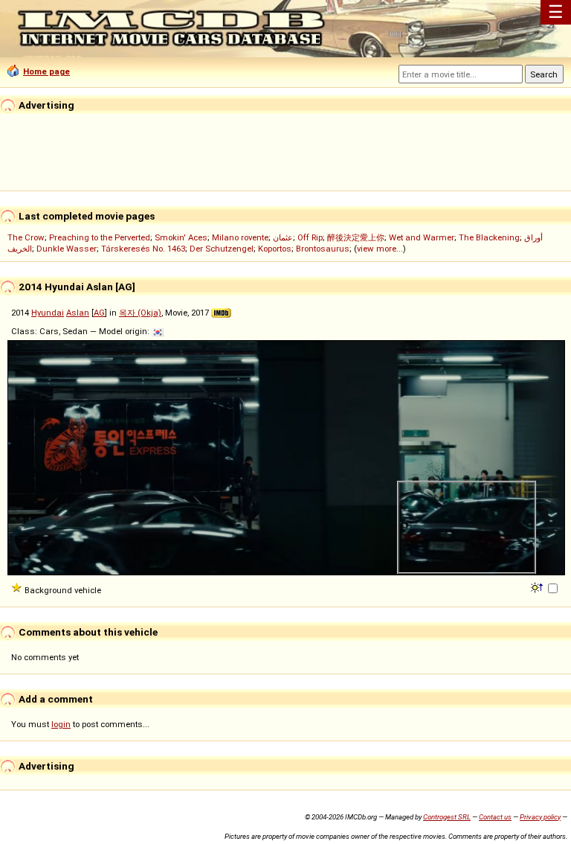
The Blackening (489, 237)
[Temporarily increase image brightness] (538, 586)
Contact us (495, 817)
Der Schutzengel (222, 248)
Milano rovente (240, 237)
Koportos (274, 248)
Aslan (77, 312)
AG (99, 312)
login (61, 724)
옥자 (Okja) (140, 312)
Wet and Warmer (421, 237)
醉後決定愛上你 (355, 237)
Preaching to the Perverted (99, 237)
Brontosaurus (322, 248)
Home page (46, 71)
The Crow (26, 237)
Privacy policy (540, 817)
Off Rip (310, 237)
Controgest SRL (447, 817)
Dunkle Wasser (66, 248)
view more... (380, 248)
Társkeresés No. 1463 (143, 248)
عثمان (283, 237)
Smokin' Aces (181, 237)
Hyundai (47, 312)
